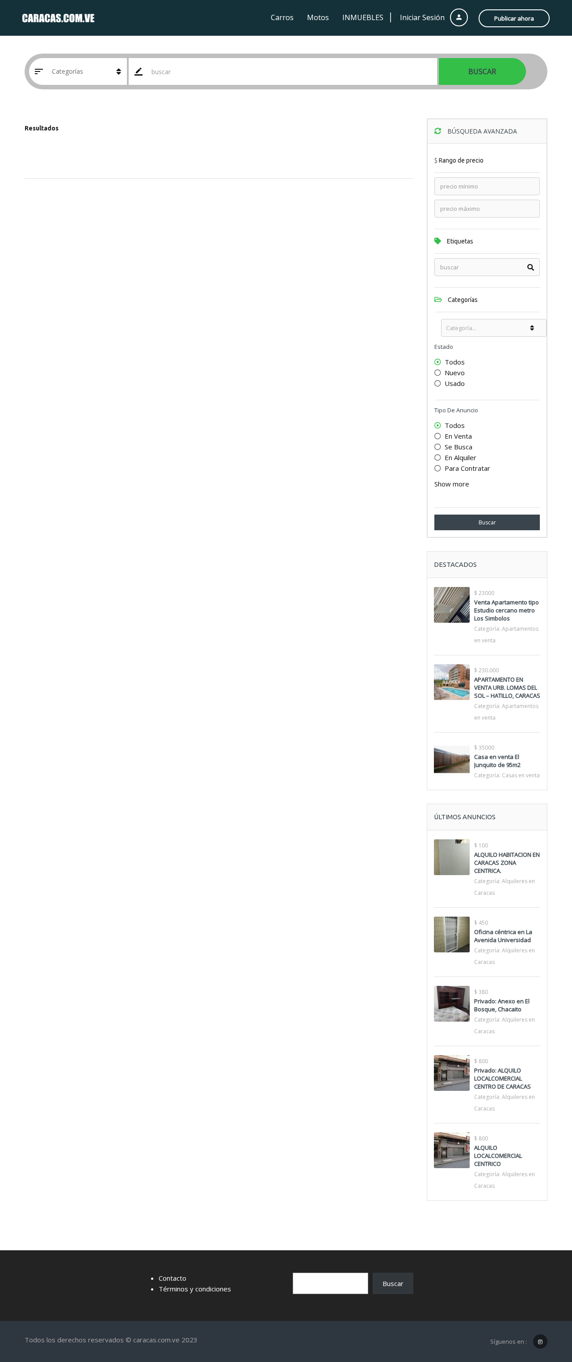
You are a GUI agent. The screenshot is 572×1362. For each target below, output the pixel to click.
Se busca (458, 446)
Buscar (482, 71)
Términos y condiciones (195, 1288)
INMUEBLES (362, 17)
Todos (455, 361)
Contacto (172, 1278)
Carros (282, 17)
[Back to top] (543, 1306)
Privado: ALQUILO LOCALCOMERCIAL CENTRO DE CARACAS (502, 1078)
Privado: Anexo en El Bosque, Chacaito (502, 1005)
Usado (455, 383)
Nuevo (455, 372)
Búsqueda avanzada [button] (481, 131)
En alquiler (460, 457)
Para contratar (467, 468)
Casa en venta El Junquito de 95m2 (497, 761)
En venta (458, 436)
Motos (318, 17)
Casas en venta (521, 775)
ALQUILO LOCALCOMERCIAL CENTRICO (498, 1156)
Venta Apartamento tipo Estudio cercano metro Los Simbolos (506, 610)
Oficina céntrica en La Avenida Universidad (503, 936)
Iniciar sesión (423, 17)
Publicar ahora (514, 18)
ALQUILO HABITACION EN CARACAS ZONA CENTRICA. (507, 863)
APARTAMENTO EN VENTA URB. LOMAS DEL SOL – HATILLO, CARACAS (507, 687)
